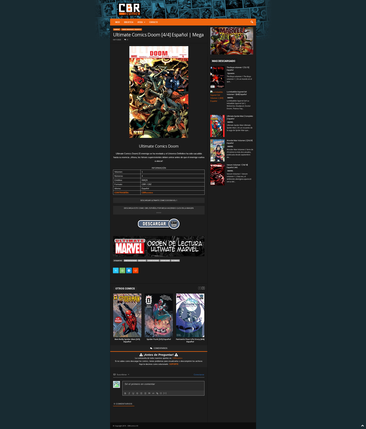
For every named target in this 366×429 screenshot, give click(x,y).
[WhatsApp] (122, 270)
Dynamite (230, 73)
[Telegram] (129, 270)
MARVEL (116, 29)
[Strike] (137, 393)
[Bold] (125, 393)
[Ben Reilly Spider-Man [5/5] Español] (127, 315)
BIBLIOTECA (128, 21)
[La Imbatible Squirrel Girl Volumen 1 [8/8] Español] (217, 101)
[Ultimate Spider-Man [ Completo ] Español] (217, 126)
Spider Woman (153, 260)
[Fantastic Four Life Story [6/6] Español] (190, 315)
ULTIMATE (175, 260)
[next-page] (203, 287)
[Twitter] (116, 270)
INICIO (117, 21)
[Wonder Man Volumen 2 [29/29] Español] (217, 150)
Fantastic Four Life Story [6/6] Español (190, 340)
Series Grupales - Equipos (131, 29)
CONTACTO (153, 21)
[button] (252, 22)
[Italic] (129, 393)
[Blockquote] (149, 393)
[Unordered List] (145, 393)
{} (161, 393)
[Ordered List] (141, 393)
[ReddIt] (135, 270)
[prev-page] (199, 287)
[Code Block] (153, 393)
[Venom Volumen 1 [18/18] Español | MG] (217, 174)
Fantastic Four (130, 260)
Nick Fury (142, 260)
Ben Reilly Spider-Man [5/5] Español (127, 340)
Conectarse (198, 374)
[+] (165, 393)
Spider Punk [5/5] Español (159, 339)
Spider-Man (165, 260)
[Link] (157, 393)
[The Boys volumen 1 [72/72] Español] (217, 77)
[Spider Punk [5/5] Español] (159, 315)
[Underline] (133, 393)
